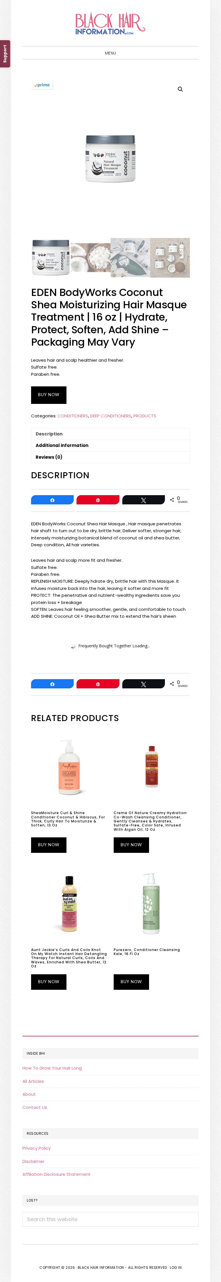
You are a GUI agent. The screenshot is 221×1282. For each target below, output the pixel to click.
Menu (110, 53)
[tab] (110, 433)
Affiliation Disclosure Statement (56, 1174)
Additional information (62, 445)
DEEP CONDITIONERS (110, 416)
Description (49, 434)
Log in (176, 1267)
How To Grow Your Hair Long (52, 1068)
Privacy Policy (36, 1148)
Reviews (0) (49, 457)
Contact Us (34, 1107)
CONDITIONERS (73, 416)
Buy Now (49, 395)
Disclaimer (33, 1161)
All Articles (33, 1081)
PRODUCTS (144, 416)
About (29, 1094)
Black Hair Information (110, 22)
